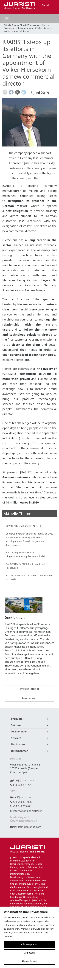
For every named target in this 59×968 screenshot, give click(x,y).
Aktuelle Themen (12, 25)
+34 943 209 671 (22, 806)
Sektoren (16, 725)
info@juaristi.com (23, 780)
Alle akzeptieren (29, 944)
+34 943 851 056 (22, 802)
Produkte (16, 718)
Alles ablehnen (29, 961)
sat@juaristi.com (23, 797)
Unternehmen (19, 751)
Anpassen (29, 952)
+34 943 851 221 (22, 785)
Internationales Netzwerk (27, 811)
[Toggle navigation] (7, 19)
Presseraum (29, 698)
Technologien (19, 731)
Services (16, 738)
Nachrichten (18, 744)
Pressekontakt (29, 689)
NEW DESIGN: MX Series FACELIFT (23, 525)
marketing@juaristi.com (27, 827)
